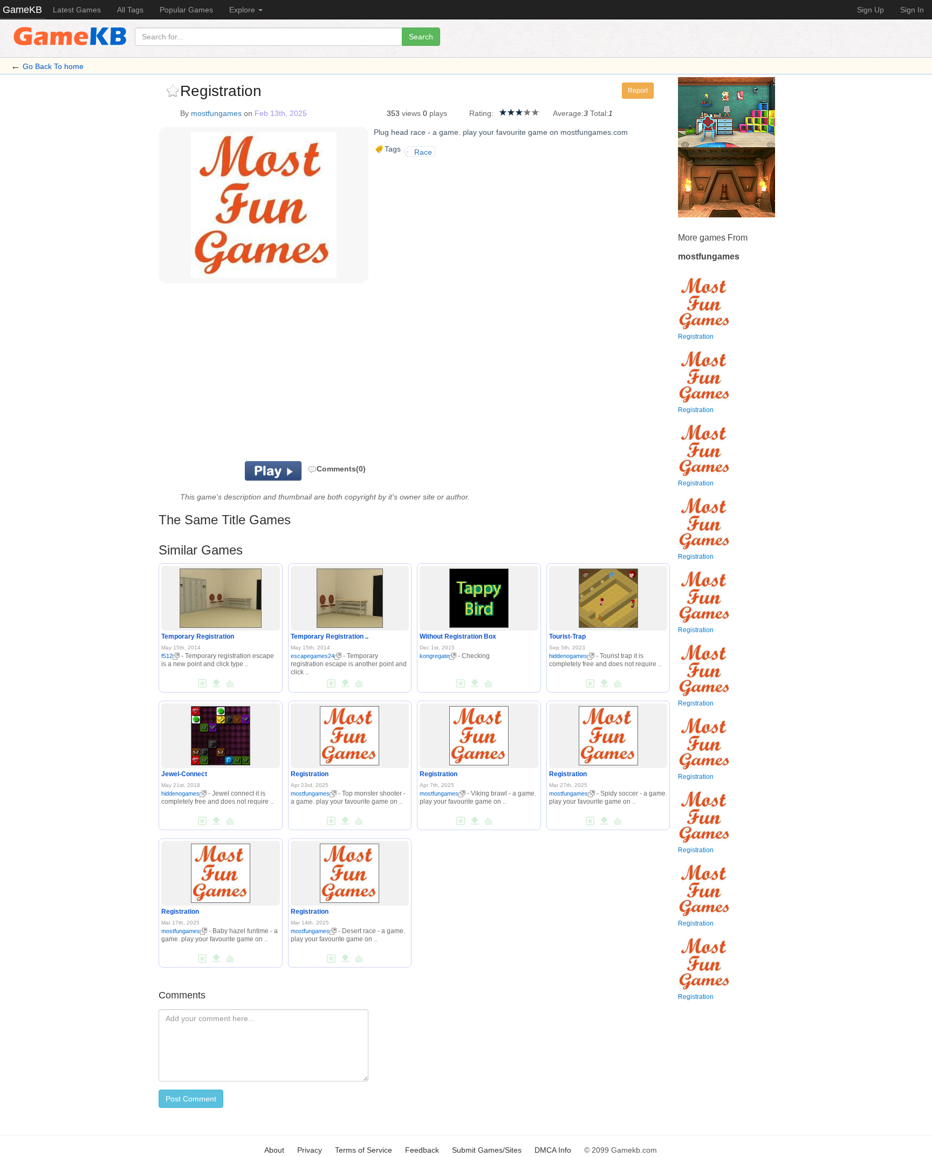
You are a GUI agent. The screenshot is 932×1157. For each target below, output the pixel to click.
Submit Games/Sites (487, 1150)
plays (438, 113)
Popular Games (186, 9)
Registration (309, 774)
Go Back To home (53, 66)
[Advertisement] (292, 374)
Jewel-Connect (184, 774)
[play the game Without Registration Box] (479, 596)
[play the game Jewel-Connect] (220, 733)
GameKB (22, 9)
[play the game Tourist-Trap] (608, 596)
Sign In (912, 9)
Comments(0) (341, 468)
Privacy (309, 1150)
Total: (599, 113)
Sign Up (870, 9)
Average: (568, 113)
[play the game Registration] (349, 733)
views (411, 113)
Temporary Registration (197, 636)
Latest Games (77, 9)
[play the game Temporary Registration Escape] (350, 596)
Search (421, 36)
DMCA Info (552, 1150)
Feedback (422, 1150)
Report (638, 90)
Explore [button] (243, 9)
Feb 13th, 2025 (281, 113)
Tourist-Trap (567, 636)
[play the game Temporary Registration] (221, 596)
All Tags (130, 9)
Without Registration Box (458, 636)
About (274, 1150)
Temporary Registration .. (329, 636)
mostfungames (216, 113)
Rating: (481, 113)
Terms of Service (363, 1150)
